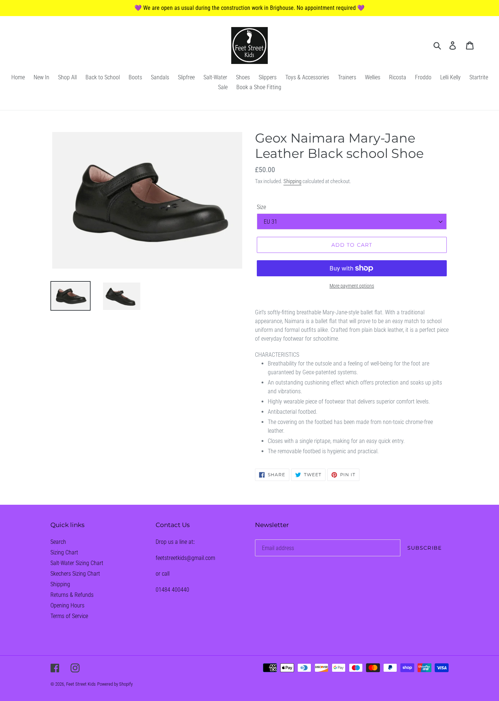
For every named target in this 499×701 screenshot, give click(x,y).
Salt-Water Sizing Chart (76, 563)
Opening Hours (67, 605)
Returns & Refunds (72, 594)
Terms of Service (69, 616)
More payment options (352, 286)
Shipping (292, 181)
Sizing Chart (64, 552)
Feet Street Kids (81, 684)
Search (58, 541)
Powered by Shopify (115, 684)
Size (261, 207)
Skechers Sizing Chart (75, 573)
